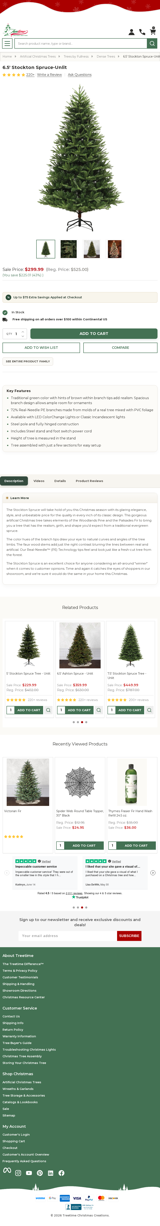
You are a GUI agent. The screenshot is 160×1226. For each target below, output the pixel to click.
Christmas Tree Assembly (22, 1056)
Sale (5, 1109)
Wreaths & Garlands (18, 1089)
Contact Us (11, 1016)
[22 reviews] (14, 74)
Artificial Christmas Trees (21, 1082)
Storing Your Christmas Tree (24, 1063)
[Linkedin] (50, 1173)
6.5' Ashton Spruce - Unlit (64, 673)
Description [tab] (14, 481)
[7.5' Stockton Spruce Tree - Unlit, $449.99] (119, 645)
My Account (14, 1126)
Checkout (10, 1148)
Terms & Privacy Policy (19, 971)
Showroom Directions (19, 990)
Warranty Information (19, 1036)
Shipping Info (13, 1023)
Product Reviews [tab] (89, 481)
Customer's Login (16, 1134)
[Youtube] (29, 1173)
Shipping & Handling (18, 984)
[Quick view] (37, 710)
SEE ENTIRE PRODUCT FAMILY (28, 361)
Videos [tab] (39, 481)
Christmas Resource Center (23, 997)
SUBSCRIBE (129, 936)
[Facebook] (61, 1173)
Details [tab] (60, 481)
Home (7, 56)
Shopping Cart (13, 1141)
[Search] (152, 43)
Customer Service (19, 1008)
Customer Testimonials (20, 977)
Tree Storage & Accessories (23, 1095)
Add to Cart (94, 333)
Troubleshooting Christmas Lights (29, 1049)
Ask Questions (79, 75)
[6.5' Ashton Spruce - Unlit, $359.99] (69, 645)
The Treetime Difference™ (23, 964)
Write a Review (49, 75)
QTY (9, 334)
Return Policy (12, 1030)
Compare (120, 348)
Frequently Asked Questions (24, 1161)
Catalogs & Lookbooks (20, 1102)
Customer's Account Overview (25, 1154)
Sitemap (8, 1115)
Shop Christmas (17, 1074)
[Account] (131, 32)
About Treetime (18, 955)
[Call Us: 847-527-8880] (142, 32)
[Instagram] (18, 1173)
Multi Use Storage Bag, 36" (75, 811)
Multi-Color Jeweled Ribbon (24, 811)
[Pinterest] (40, 1173)
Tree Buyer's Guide (16, 1043)
